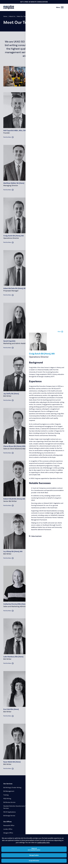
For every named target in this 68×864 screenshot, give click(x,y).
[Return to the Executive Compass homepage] (30, 7)
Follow (36, 536)
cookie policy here (43, 842)
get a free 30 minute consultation (34, 2)
